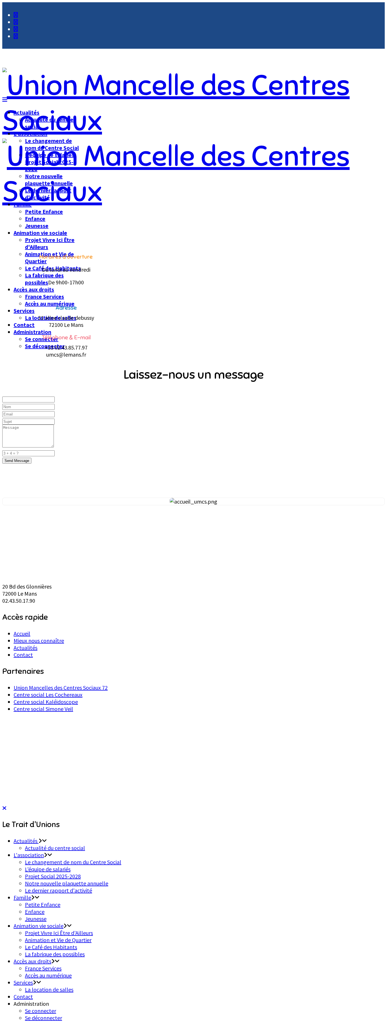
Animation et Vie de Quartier (58, 939)
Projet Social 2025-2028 (53, 876)
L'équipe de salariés (49, 154)
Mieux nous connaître (39, 640)
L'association (30, 133)
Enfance (35, 218)
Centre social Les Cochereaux (48, 694)
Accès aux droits (34, 289)
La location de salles (49, 989)
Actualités (26, 112)
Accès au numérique (50, 303)
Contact (24, 324)
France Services (44, 296)
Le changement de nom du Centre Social (52, 144)
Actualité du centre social (55, 847)
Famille (23, 204)
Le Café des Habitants (51, 947)
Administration (32, 331)
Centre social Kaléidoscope (46, 701)
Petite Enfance (44, 211)
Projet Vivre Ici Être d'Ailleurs (59, 932)
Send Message (17, 461)
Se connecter (40, 1010)
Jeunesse (36, 225)
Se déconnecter (43, 1017)
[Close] (4, 807)
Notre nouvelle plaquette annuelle (49, 179)
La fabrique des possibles (44, 279)
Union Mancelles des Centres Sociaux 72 (61, 687)
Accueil (22, 633)
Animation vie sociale (40, 232)
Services (24, 310)
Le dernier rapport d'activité (48, 194)
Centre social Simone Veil (43, 708)
